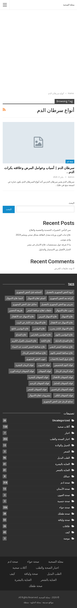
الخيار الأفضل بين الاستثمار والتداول (55, 249)
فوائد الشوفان (44, 371)
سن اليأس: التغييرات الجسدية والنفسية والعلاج (50, 230)
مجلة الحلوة (35, 602)
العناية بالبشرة (62, 464)
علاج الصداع (21, 334)
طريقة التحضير (16, 310)
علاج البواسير (39, 328)
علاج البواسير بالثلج (20, 328)
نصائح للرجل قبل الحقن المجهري (58, 401)
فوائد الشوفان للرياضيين (62, 389)
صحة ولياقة (64, 520)
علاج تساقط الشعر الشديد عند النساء (28, 347)
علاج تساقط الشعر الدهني (61, 347)
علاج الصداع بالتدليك (64, 341)
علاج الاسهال (67, 316)
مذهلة (26, 602)
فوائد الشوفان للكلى (64, 395)
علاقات (66, 526)
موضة (67, 538)
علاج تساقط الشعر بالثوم (61, 353)
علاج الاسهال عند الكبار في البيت (31, 322)
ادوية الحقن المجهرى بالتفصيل (59, 292)
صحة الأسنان (63, 488)
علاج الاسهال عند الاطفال (61, 322)
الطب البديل (63, 457)
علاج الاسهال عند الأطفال (22, 316)
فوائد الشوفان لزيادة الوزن (22, 371)
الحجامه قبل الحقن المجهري (29, 292)
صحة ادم (70, 161)
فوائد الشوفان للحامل (63, 383)
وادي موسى (65, 239)
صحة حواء (64, 507)
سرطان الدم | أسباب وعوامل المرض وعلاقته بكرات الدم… (39, 170)
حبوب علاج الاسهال (64, 310)
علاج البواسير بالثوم (64, 334)
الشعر (67, 451)
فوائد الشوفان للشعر (37, 389)
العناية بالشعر (63, 470)
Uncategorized (61, 420)
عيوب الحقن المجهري (36, 359)
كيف (67, 532)
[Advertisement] (38, 51)
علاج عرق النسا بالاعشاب (61, 359)
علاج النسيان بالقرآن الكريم (24, 341)
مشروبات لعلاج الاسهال (39, 395)
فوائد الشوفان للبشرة (38, 377)
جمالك (66, 476)
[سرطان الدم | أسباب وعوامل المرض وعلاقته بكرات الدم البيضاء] (38, 142)
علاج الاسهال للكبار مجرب (61, 328)
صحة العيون (64, 495)
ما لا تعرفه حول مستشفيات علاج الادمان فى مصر (49, 244)
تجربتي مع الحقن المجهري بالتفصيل (57, 304)
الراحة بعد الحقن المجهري (61, 298)
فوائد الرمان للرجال (64, 371)
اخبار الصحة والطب (60, 439)
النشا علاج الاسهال (14, 298)
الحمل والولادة (62, 445)
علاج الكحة (45, 341)
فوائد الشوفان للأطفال (63, 377)
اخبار (67, 433)
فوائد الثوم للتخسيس (63, 365)
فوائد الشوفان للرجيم (39, 383)
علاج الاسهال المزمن (47, 316)
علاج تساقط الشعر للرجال (34, 353)
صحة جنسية (63, 501)
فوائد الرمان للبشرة (24, 365)
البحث (71, 203)
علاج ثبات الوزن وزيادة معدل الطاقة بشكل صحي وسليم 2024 (43, 235)
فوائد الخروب (44, 365)
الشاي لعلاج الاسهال (36, 298)
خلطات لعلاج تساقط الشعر (39, 310)
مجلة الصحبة (68, 5)
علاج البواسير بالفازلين (41, 334)
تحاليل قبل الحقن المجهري (25, 304)
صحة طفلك (64, 513)
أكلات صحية (64, 426)
